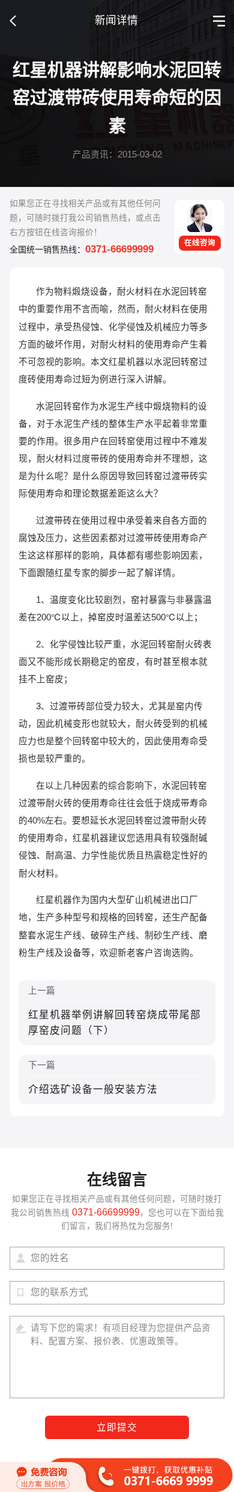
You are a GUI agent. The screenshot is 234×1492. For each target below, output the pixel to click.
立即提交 (117, 1427)
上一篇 (114, 1011)
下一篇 (93, 1077)
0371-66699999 (119, 249)
